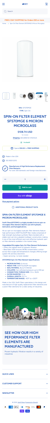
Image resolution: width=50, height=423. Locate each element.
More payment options (10, 201)
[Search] (4, 11)
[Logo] (25, 4)
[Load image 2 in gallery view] (14, 96)
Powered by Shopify (31, 402)
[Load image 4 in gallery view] (31, 96)
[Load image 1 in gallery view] (6, 96)
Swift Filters (21, 402)
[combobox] (25, 11)
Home (4, 23)
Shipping (16, 138)
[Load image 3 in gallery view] (22, 96)
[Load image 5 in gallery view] (39, 96)
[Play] (25, 311)
